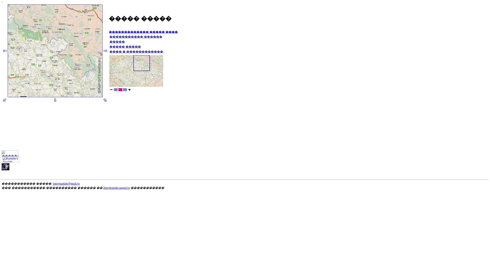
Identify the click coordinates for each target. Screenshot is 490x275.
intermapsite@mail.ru (66, 183)
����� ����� (125, 46)
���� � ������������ (136, 51)
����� (117, 41)
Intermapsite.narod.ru (116, 187)
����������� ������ (135, 36)
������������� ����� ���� (143, 32)
